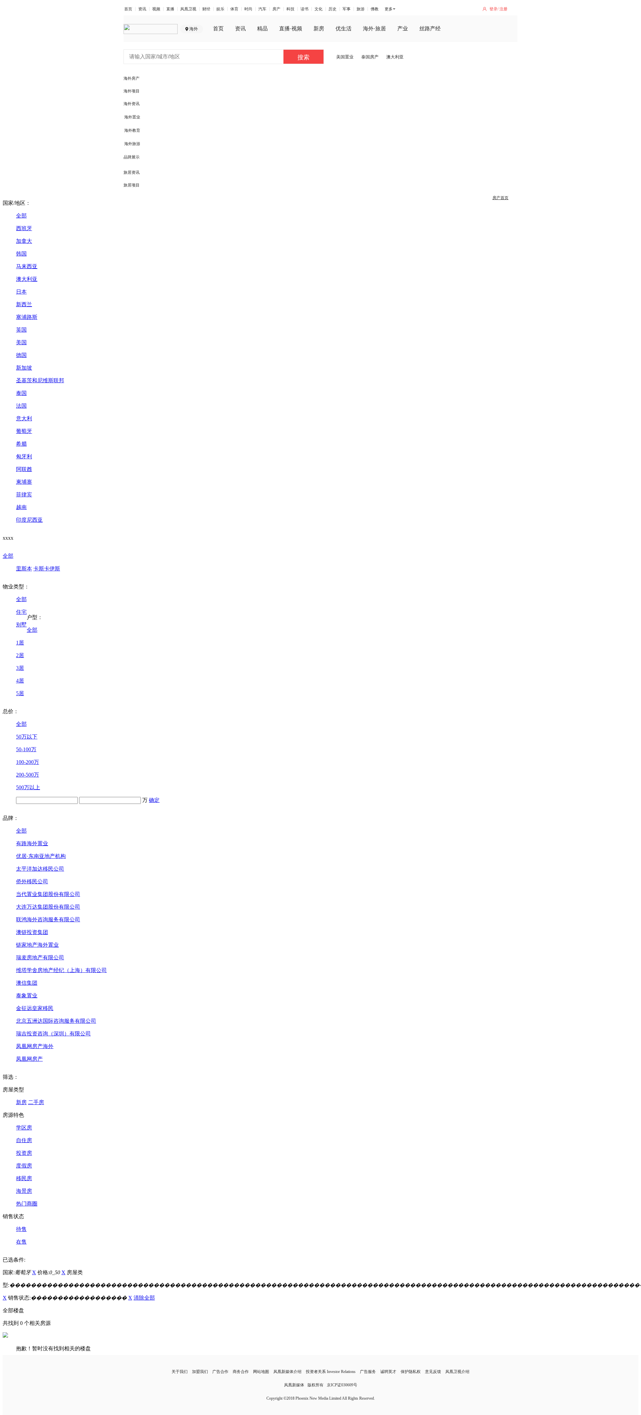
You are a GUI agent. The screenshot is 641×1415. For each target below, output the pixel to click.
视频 (156, 9)
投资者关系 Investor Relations (331, 1371)
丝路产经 (430, 28)
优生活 (344, 28)
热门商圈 (26, 1204)
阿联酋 (24, 469)
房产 (276, 9)
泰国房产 (370, 56)
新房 (318, 28)
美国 (21, 342)
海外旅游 (132, 143)
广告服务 (368, 1371)
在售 (21, 1242)
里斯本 (24, 568)
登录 (493, 9)
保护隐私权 (411, 1371)
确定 (154, 800)
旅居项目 (132, 185)
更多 (389, 9)
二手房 (36, 1102)
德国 (21, 355)
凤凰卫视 (188, 9)
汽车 (262, 9)
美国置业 (345, 56)
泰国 (21, 393)
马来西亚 (26, 266)
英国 (21, 330)
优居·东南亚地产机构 (41, 856)
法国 (21, 406)
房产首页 (500, 197)
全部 (21, 215)
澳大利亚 (395, 56)
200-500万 (27, 775)
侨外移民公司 (32, 881)
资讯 (142, 9)
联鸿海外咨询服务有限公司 (48, 919)
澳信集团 (26, 983)
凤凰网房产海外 (34, 1046)
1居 (20, 642)
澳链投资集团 (32, 932)
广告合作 (220, 1371)
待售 (21, 1229)
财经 (206, 9)
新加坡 (24, 368)
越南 (21, 507)
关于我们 (180, 1371)
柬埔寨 (24, 482)
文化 (318, 9)
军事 (347, 9)
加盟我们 (200, 1371)
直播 (170, 9)
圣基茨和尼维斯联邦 (40, 380)
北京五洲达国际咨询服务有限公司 (56, 1021)
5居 (20, 693)
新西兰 (24, 304)
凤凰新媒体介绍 (287, 1371)
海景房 (24, 1191)
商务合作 (241, 1371)
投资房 (24, 1153)
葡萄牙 (24, 431)
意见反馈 (433, 1371)
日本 (21, 292)
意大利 (24, 418)
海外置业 (132, 117)
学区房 (24, 1127)
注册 (503, 9)
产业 (402, 28)
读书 (304, 9)
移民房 (24, 1178)
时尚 (248, 9)
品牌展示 (132, 157)
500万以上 (28, 787)
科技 (290, 9)
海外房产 (132, 78)
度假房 (24, 1165)
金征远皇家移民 (34, 1008)
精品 (262, 28)
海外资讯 (132, 103)
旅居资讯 (132, 172)
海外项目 (132, 91)
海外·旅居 (374, 28)
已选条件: (14, 1260)
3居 (20, 668)
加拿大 (24, 241)
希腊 (21, 444)
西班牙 (24, 228)
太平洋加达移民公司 (40, 869)
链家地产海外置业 (37, 945)
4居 (20, 680)
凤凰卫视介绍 (457, 1371)
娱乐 (220, 9)
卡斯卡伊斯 (46, 568)
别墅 (21, 624)
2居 (20, 655)
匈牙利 (24, 456)
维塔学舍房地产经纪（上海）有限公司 (61, 970)
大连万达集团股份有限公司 (48, 907)
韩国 (21, 254)
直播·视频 (290, 28)
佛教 (375, 9)
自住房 (24, 1140)
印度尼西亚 (29, 520)
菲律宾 (24, 494)
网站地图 (261, 1371)
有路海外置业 (32, 843)
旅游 (361, 9)
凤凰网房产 (29, 1059)
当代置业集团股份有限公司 (48, 894)
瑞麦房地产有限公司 (40, 957)
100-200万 (27, 762)
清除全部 (144, 1298)
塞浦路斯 (26, 317)
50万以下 (26, 737)
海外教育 (132, 130)
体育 (234, 9)
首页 (128, 9)
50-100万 (26, 749)
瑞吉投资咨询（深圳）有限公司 (53, 1033)
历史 (333, 9)
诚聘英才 (388, 1371)
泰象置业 (26, 995)
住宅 (21, 612)
